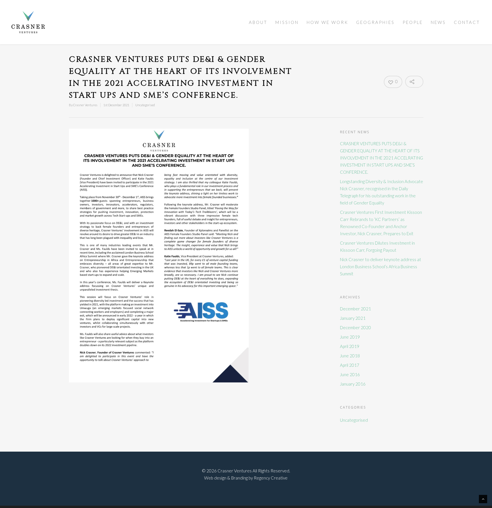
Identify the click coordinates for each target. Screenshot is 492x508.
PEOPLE (413, 22)
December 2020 (355, 327)
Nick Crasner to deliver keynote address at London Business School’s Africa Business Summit (380, 266)
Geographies (375, 22)
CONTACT (467, 22)
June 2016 (350, 374)
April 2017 (349, 365)
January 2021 (353, 318)
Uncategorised (145, 105)
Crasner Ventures (85, 105)
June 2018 (350, 355)
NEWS (438, 22)
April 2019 (349, 346)
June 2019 (350, 336)
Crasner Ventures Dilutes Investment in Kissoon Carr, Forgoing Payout (377, 246)
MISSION (287, 22)
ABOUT (258, 22)
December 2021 (355, 308)
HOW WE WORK (327, 22)
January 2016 (353, 383)
